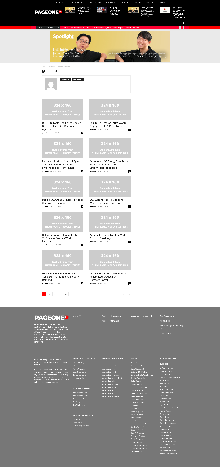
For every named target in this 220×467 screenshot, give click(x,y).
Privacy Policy (165, 321)
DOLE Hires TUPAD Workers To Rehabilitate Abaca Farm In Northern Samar (108, 276)
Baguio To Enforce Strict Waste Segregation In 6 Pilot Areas (107, 124)
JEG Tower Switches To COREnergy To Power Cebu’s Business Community (115, 11)
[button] (183, 23)
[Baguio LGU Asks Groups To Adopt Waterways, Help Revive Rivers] (62, 186)
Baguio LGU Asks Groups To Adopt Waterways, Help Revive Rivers (62, 201)
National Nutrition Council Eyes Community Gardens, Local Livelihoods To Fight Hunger (60, 164)
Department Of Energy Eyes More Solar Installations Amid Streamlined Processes (108, 164)
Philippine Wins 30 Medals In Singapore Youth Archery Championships (90, 28)
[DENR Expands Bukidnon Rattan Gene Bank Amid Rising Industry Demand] (62, 260)
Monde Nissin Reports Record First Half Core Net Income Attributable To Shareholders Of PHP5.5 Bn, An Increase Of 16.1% (179, 12)
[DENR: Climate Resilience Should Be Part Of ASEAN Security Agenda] (62, 109)
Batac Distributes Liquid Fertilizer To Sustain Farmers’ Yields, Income (62, 238)
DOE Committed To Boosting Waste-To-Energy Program (106, 201)
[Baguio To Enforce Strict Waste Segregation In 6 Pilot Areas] (110, 109)
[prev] (178, 27)
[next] (182, 27)
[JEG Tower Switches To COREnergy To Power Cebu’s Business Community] (102, 10)
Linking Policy (165, 333)
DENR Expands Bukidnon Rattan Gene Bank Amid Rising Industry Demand (61, 276)
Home (44, 67)
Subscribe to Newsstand (141, 316)
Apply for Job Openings (111, 316)
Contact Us (78, 316)
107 (65, 294)
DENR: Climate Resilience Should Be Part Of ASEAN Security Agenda (61, 126)
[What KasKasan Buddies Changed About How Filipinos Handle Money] (70, 10)
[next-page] (72, 294)
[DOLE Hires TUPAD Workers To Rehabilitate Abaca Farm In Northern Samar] (110, 260)
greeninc (45, 133)
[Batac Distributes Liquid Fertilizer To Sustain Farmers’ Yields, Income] (62, 222)
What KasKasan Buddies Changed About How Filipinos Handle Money (84, 10)
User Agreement (167, 316)
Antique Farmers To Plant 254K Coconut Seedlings (108, 237)
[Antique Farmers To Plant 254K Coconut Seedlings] (110, 222)
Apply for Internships (110, 321)
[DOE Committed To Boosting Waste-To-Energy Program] (110, 186)
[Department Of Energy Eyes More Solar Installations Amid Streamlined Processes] (110, 148)
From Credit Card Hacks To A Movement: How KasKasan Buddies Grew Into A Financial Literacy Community (147, 12)
